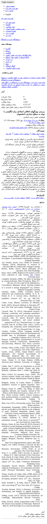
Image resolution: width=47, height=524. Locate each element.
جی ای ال (9, 60)
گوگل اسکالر (10, 66)
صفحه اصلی (10, 6)
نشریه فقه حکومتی (12, 68)
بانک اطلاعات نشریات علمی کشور (18, 55)
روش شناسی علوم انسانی (15, 29)
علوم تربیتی (9, 33)
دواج (7, 64)
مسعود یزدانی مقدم (21, 134)
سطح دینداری (20, 198)
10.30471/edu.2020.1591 (18, 128)
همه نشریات (10, 22)
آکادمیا (7, 49)
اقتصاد (7, 25)
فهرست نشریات (11, 8)
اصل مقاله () (36, 123)
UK (31, 275)
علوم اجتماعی (10, 31)
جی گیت (8, 62)
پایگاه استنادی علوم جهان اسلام (17, 57)
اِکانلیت (8, 53)
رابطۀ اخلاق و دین (37, 198)
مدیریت (8, 35)
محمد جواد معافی (37, 134)
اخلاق (28, 198)
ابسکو (7, 51)
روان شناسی (10, 27)
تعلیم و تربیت (9, 198)
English (8, 14)
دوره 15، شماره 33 (31, 120)
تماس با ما (9, 11)
